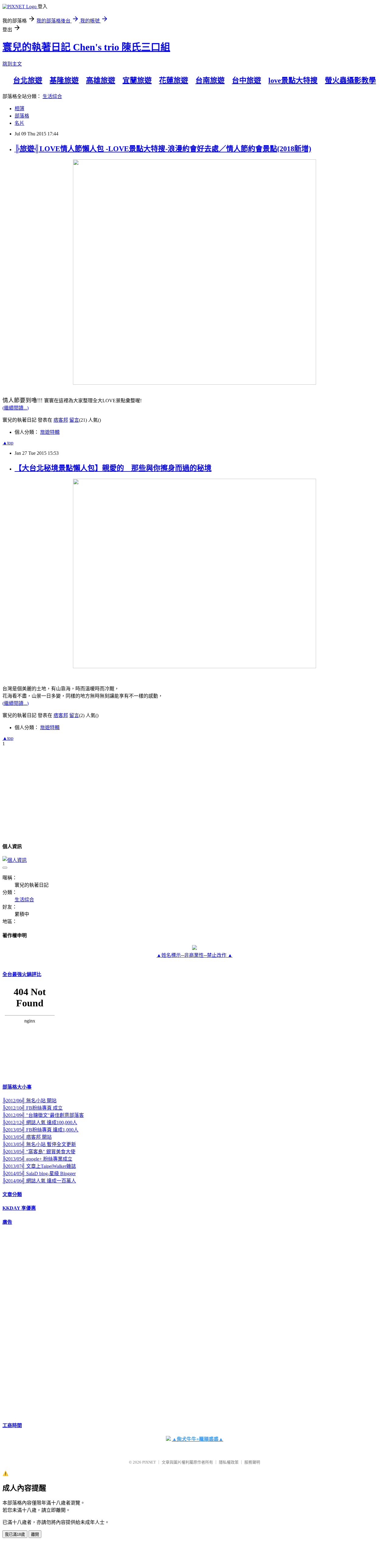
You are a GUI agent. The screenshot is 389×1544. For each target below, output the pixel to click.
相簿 (19, 108)
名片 (19, 123)
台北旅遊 (27, 80)
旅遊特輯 (50, 432)
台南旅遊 (210, 80)
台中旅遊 (246, 80)
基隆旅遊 (64, 80)
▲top (7, 442)
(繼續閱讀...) (15, 407)
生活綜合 (52, 96)
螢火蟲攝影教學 (350, 80)
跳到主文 (12, 63)
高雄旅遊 (100, 80)
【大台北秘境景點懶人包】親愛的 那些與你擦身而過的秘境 (113, 468)
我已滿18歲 (15, 1534)
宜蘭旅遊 (137, 80)
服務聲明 (252, 1462)
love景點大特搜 (293, 80)
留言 (74, 420)
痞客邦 (60, 420)
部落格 (22, 115)
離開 (35, 1534)
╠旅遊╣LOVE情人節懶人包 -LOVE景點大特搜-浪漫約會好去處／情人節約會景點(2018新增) (163, 149)
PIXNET (149, 1462)
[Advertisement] (26, 1323)
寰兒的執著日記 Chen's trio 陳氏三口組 (86, 47)
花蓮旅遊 (173, 80)
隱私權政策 (229, 1462)
